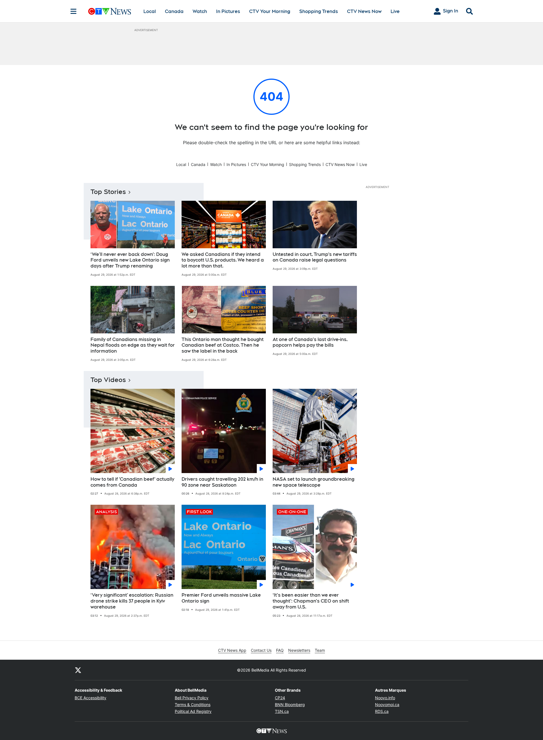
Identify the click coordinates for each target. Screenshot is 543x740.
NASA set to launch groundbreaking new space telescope (313, 482)
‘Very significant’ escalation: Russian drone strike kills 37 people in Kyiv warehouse (131, 601)
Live (395, 11)
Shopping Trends (318, 11)
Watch (200, 11)
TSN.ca (282, 711)
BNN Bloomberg (290, 704)
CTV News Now (364, 11)
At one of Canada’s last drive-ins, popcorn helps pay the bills (310, 342)
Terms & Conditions (192, 704)
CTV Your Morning (269, 11)
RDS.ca (382, 711)
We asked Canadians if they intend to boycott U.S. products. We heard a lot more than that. (223, 260)
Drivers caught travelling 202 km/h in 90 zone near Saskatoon (222, 482)
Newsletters (299, 650)
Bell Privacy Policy (191, 697)
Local (149, 11)
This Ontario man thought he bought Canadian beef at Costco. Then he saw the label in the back (223, 345)
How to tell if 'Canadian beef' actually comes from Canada (132, 482)
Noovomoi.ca (387, 704)
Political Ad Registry (193, 711)
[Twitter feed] (78, 669)
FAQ (280, 650)
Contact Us (261, 650)
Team (320, 650)
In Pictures (228, 11)
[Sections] (73, 11)
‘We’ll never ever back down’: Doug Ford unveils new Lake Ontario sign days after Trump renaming (130, 260)
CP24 (280, 697)
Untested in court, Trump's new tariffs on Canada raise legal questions (315, 257)
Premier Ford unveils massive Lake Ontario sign (221, 598)
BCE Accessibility (90, 697)
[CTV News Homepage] (109, 11)
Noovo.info (385, 697)
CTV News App (232, 650)
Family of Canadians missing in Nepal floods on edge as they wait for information (132, 345)
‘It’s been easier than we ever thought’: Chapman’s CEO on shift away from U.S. (311, 601)
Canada (174, 11)
